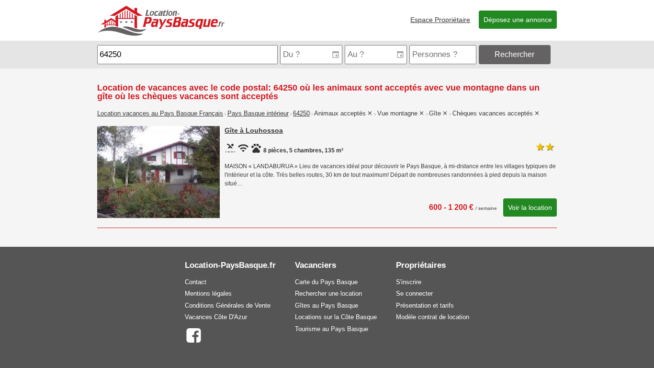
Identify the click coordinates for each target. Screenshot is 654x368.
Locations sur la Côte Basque (336, 317)
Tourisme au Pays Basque (331, 329)
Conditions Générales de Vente (228, 305)
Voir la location (530, 207)
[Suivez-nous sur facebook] (193, 334)
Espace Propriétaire (440, 19)
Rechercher (514, 54)
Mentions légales (208, 293)
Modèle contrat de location (432, 317)
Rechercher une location (328, 293)
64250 (301, 113)
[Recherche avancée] (554, 54)
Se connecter (414, 293)
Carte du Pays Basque (326, 282)
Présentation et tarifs (425, 305)
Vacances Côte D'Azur (216, 317)
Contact (195, 282)
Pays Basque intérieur (258, 113)
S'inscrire (408, 282)
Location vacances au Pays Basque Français (160, 113)
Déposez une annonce (518, 19)
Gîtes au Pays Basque (326, 305)
